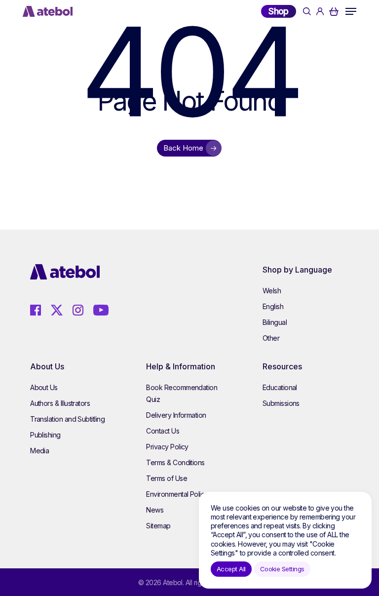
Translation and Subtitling (67, 419)
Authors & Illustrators (60, 403)
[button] (350, 11)
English (273, 306)
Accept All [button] (231, 569)
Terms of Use (166, 478)
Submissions (281, 403)
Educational (280, 387)
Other (271, 338)
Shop (278, 11)
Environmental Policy (177, 494)
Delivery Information (176, 415)
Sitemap (158, 525)
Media (39, 450)
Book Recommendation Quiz (181, 393)
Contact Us (162, 431)
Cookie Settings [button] (282, 569)
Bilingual (275, 322)
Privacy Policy (167, 446)
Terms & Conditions (175, 462)
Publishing (45, 435)
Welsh (272, 290)
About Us (44, 387)
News (154, 510)
